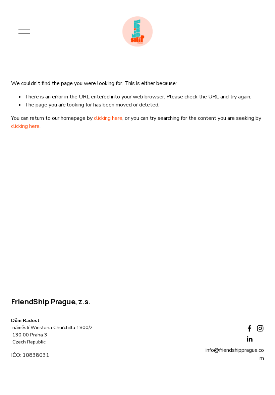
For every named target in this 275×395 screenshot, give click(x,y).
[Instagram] (260, 328)
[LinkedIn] (249, 339)
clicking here (108, 118)
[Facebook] (249, 328)
